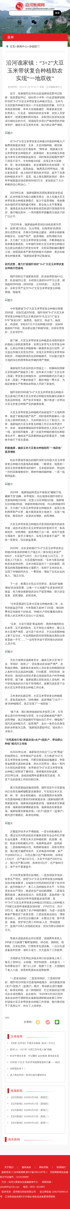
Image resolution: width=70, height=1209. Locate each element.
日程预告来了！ (18, 1068)
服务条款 (26, 1167)
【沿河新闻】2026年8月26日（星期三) (29, 1110)
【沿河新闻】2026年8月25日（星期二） (30, 1116)
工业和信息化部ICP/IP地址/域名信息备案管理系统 (30, 1196)
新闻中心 (22, 46)
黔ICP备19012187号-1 (36, 1172)
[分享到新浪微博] (49, 1022)
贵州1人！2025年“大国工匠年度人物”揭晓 (31, 1049)
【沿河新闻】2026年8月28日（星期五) (29, 1097)
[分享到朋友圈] (57, 1022)
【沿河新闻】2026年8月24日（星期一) (29, 1123)
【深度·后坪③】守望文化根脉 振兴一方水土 (32, 1043)
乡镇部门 (34, 46)
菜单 (10, 37)
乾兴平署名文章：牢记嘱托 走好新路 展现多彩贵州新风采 (39, 1056)
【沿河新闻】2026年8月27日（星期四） (30, 1104)
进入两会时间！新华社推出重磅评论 (28, 1075)
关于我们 (9, 1167)
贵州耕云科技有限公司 (24, 1192)
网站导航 (43, 1167)
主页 (12, 46)
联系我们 (61, 1167)
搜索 (57, 13)
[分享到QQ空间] (39, 1022)
